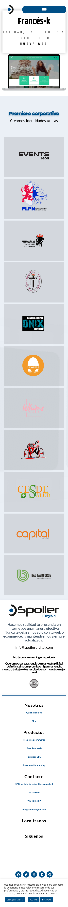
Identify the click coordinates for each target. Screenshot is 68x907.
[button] (44, 10)
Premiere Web (34, 748)
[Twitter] (26, 874)
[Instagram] (34, 874)
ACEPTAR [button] (33, 899)
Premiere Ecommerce (34, 739)
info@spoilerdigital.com (34, 647)
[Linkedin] (42, 874)
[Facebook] (18, 874)
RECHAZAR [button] (46, 899)
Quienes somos (34, 712)
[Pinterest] (50, 874)
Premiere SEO (34, 756)
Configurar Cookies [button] (15, 899)
